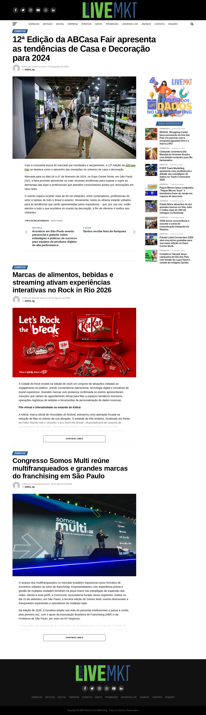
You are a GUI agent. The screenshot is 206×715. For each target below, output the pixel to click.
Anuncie (146, 24)
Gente (98, 24)
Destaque (57, 221)
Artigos (47, 24)
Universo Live (130, 24)
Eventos (86, 24)
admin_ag (30, 69)
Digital (60, 24)
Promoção (112, 24)
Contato (160, 24)
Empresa (73, 24)
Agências (34, 24)
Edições (173, 24)
